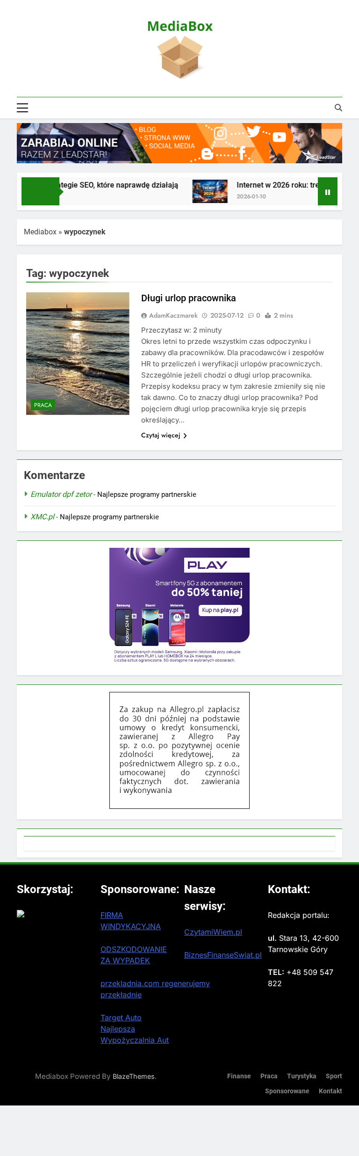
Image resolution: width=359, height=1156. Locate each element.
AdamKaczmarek (173, 315)
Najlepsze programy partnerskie (146, 494)
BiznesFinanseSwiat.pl (223, 955)
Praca (43, 405)
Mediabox (40, 231)
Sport (334, 1076)
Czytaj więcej (160, 435)
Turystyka (301, 1076)
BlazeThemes (134, 1076)
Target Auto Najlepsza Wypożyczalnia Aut (135, 1029)
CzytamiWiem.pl (213, 932)
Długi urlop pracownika (188, 298)
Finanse (239, 1076)
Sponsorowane (287, 1091)
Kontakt (330, 1091)
